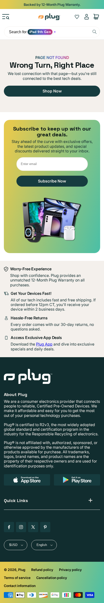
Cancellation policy (51, 578)
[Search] (94, 31)
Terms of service (17, 578)
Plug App (44, 344)
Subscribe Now (52, 181)
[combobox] (52, 31)
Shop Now (52, 91)
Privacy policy (70, 570)
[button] (6, 17)
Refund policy (42, 570)
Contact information (20, 586)
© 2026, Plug (14, 570)
